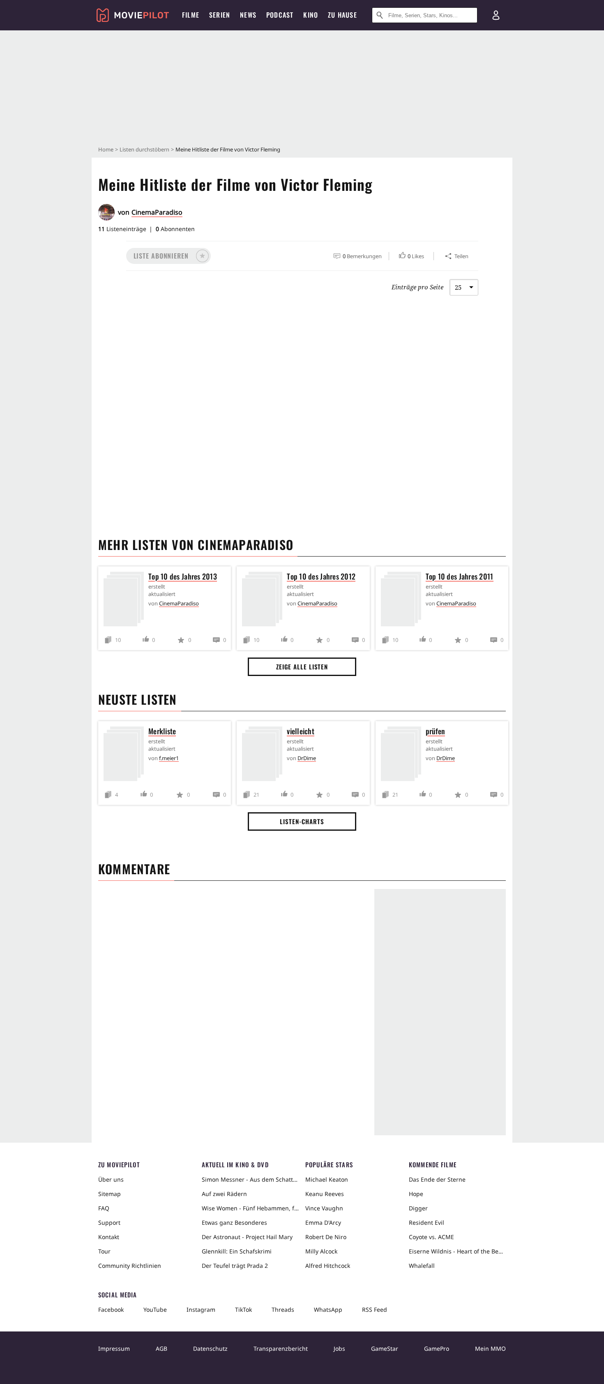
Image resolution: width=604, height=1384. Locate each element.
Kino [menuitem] (310, 15)
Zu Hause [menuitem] (342, 15)
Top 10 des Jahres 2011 (459, 576)
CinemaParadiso (156, 212)
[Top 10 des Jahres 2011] (403, 600)
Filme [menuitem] (190, 15)
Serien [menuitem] (219, 15)
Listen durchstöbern (144, 149)
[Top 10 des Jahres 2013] (125, 600)
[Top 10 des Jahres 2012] (264, 600)
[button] (168, 256)
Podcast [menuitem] (279, 15)
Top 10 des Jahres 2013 (182, 576)
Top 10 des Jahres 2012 (321, 576)
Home (105, 149)
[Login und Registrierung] (496, 15)
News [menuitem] (248, 15)
